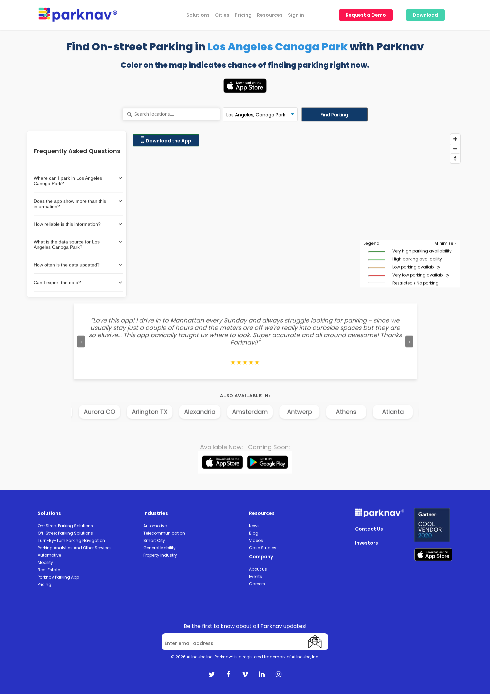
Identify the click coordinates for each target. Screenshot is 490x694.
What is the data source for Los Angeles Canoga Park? (67, 244)
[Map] (296, 214)
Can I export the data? (57, 282)
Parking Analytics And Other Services (75, 548)
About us (258, 569)
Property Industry (160, 555)
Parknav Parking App (58, 577)
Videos (256, 540)
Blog (253, 533)
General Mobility (159, 548)
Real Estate (49, 570)
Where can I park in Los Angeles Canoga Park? (68, 180)
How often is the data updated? (67, 264)
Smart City (154, 540)
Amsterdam (221, 412)
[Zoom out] (455, 148)
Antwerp (270, 412)
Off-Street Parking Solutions (65, 533)
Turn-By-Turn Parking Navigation (71, 540)
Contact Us (369, 529)
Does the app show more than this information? (70, 203)
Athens (317, 412)
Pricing (44, 584)
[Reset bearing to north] (455, 158)
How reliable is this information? (67, 224)
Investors (366, 543)
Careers (257, 584)
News (254, 526)
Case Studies (262, 548)
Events (255, 576)
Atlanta (364, 412)
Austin (411, 412)
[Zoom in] (455, 139)
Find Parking (334, 114)
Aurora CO (71, 412)
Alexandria (171, 412)
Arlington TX (121, 412)
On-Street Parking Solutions (65, 526)
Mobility (45, 562)
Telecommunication (164, 533)
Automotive (49, 555)
